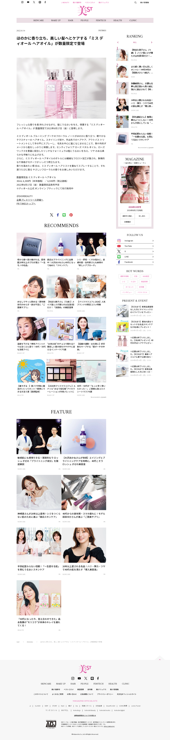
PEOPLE (84, 20)
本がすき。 (65, 710)
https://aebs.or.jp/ (109, 726)
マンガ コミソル (51, 710)
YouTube (128, 246)
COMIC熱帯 (123, 706)
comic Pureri (136, 706)
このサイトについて (41, 694)
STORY (54, 706)
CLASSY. (38, 706)
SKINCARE (38, 20)
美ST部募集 (144, 2)
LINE (127, 257)
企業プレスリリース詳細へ (30, 199)
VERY (46, 706)
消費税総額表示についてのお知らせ (85, 715)
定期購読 (127, 222)
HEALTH (117, 20)
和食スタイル (87, 706)
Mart (62, 706)
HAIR (70, 20)
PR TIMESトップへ (26, 203)
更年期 (89, 689)
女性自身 (99, 706)
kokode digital (119, 710)
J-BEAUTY (65, 2)
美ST (70, 706)
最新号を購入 (127, 216)
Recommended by (96, 397)
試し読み (142, 216)
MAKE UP (56, 20)
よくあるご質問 (57, 694)
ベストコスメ (90, 2)
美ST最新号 (77, 2)
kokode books (105, 710)
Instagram (129, 241)
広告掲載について (86, 694)
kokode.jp (77, 710)
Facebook (129, 262)
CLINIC (133, 20)
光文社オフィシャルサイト (126, 694)
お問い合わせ (72, 694)
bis (77, 706)
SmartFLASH (110, 706)
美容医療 (80, 689)
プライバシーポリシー (105, 694)
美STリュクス (104, 2)
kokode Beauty (90, 710)
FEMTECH (101, 20)
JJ (30, 706)
